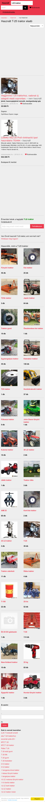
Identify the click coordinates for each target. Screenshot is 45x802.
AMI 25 (4, 510)
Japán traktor (29, 298)
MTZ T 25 (5, 742)
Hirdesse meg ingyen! (9, 238)
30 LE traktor (29, 449)
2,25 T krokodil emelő (9, 733)
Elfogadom (37, 799)
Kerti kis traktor (30, 510)
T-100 (3, 601)
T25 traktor (5, 389)
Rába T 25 (5, 748)
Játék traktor (6, 480)
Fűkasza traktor (7, 419)
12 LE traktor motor (8, 792)
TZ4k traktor (6, 298)
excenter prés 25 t (8, 739)
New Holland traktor (9, 662)
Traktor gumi (6, 328)
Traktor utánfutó (7, 571)
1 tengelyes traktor (8, 776)
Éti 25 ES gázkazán (9, 632)
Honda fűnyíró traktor (32, 692)
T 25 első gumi (7, 751)
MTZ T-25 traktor (7, 745)
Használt (5, 3)
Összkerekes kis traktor (33, 328)
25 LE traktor (6, 541)
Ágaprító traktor (7, 692)
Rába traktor (29, 571)
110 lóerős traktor (8, 782)
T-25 (25, 541)
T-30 (25, 632)
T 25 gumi (5, 757)
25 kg (26, 662)
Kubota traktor (7, 449)
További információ (12, 800)
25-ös (26, 601)
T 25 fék (4, 754)
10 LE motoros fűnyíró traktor (12, 779)
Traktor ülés (28, 480)
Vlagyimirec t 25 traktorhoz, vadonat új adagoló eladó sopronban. (19, 97)
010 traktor (5, 764)
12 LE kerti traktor (8, 785)
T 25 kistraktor (6, 760)
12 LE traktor (6, 789)
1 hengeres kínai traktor (10, 770)
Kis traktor (28, 267)
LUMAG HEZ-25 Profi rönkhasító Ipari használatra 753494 (19, 139)
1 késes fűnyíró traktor (9, 773)
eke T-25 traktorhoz (8, 736)
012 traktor (5, 767)
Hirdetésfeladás (9, 12)
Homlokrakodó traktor (33, 389)
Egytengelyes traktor (9, 358)
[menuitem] (36, 26)
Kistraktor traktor (31, 358)
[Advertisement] (22, 50)
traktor (13, 18)
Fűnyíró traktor (7, 267)
